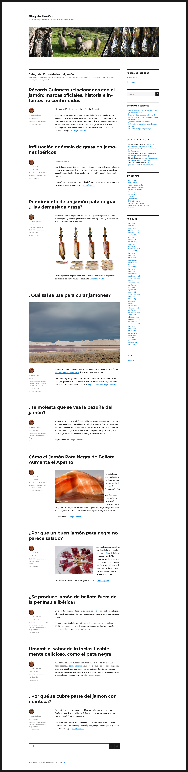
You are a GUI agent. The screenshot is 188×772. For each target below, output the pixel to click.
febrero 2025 (132, 242)
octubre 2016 (132, 285)
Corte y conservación (36, 228)
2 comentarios (34, 566)
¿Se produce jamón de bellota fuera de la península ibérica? (73, 599)
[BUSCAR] (157, 94)
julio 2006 (131, 344)
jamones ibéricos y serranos (67, 372)
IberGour (131, 196)
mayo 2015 (132, 292)
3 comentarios (34, 178)
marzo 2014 (132, 303)
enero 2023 (132, 265)
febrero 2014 (132, 306)
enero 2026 (132, 228)
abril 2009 (131, 338)
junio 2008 (132, 340)
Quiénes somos (132, 78)
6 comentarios (34, 441)
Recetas (131, 208)
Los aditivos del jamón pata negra (139, 129)
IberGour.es (131, 82)
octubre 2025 (133, 235)
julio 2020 (131, 269)
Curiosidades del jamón (37, 121)
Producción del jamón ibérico (138, 206)
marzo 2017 (132, 281)
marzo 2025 (132, 239)
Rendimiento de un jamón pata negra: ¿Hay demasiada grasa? (72, 204)
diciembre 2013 (133, 308)
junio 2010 (132, 328)
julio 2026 (131, 223)
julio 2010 (131, 326)
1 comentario (33, 680)
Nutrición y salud (35, 487)
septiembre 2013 (134, 312)
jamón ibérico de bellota (108, 553)
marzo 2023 (132, 262)
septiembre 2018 (134, 276)
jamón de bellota (92, 611)
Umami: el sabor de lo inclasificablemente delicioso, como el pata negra (70, 651)
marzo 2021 (132, 267)
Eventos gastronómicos (136, 192)
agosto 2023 (132, 260)
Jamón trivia (41, 175)
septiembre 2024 (134, 249)
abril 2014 (131, 301)
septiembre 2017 (134, 278)
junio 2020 (132, 271)
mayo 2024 (132, 258)
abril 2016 (131, 287)
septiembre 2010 (134, 324)
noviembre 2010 (133, 319)
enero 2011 (132, 315)
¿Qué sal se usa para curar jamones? (70, 295)
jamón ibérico (86, 167)
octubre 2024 (133, 246)
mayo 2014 (132, 299)
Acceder (131, 360)
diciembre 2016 (133, 283)
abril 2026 (131, 226)
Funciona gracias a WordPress (52, 762)
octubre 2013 (132, 310)
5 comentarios (34, 730)
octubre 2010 (132, 322)
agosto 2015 (132, 290)
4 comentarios (34, 235)
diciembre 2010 (133, 317)
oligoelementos (94, 384)
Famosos (131, 194)
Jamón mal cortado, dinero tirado (139, 122)
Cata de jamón (133, 180)
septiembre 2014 (134, 294)
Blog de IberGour (42, 16)
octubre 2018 (132, 274)
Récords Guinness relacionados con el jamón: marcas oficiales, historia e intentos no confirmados (72, 95)
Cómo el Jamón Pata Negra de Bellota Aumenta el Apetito (72, 459)
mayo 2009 (132, 335)
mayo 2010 (132, 331)
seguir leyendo (80, 130)
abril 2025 (131, 237)
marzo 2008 (132, 342)
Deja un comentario (36, 124)
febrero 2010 (132, 333)
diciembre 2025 (133, 230)
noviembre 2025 (134, 233)
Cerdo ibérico (33, 173)
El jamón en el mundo (135, 190)
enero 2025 (132, 244)
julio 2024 (131, 253)
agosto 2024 (132, 251)
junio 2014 (132, 296)
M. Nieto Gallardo (35, 115)
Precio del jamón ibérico (136, 203)
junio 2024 (132, 255)
